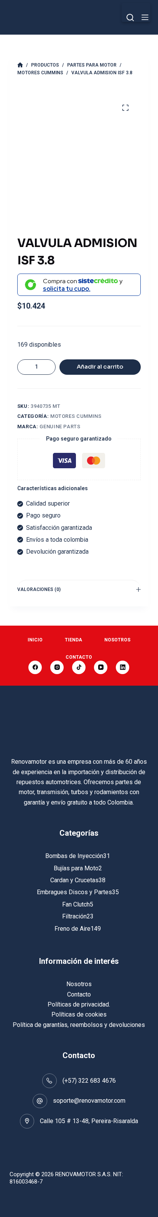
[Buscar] (130, 17)
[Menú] (145, 17)
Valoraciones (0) (39, 589)
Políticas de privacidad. (79, 1004)
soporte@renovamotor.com (89, 1100)
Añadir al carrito (100, 366)
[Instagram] (57, 667)
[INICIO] (20, 65)
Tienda (73, 640)
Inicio (35, 640)
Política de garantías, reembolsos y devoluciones (79, 1024)
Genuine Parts (60, 426)
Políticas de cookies (79, 1014)
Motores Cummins (76, 416)
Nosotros (117, 640)
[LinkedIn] (122, 667)
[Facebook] (35, 667)
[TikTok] (79, 667)
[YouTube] (100, 667)
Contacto (79, 657)
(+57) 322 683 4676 (89, 1080)
